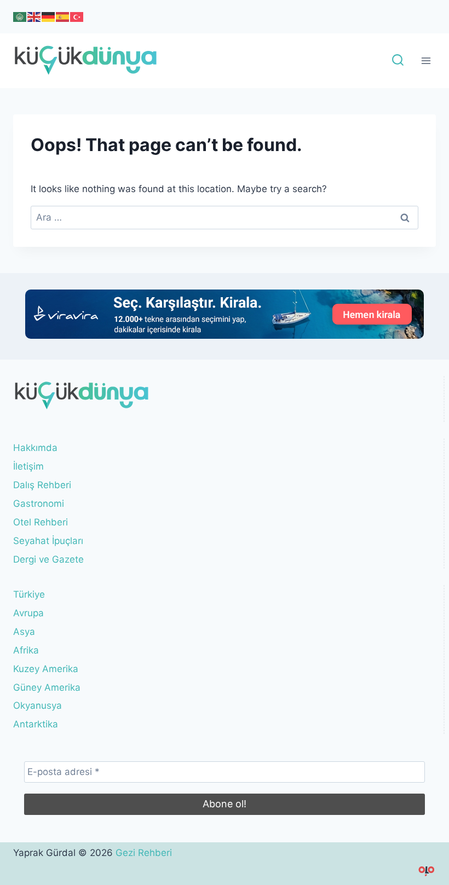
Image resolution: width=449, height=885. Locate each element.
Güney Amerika (46, 687)
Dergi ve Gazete (48, 559)
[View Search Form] (397, 61)
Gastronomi (38, 503)
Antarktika (35, 724)
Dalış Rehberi (42, 484)
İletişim (28, 466)
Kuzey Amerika (45, 668)
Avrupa (28, 613)
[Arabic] (20, 16)
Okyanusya (37, 705)
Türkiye (29, 594)
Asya (24, 631)
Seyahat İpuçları (48, 540)
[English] (34, 16)
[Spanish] (63, 16)
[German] (49, 16)
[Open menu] (426, 61)
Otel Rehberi (40, 522)
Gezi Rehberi (144, 852)
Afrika (26, 650)
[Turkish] (77, 16)
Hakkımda (35, 447)
